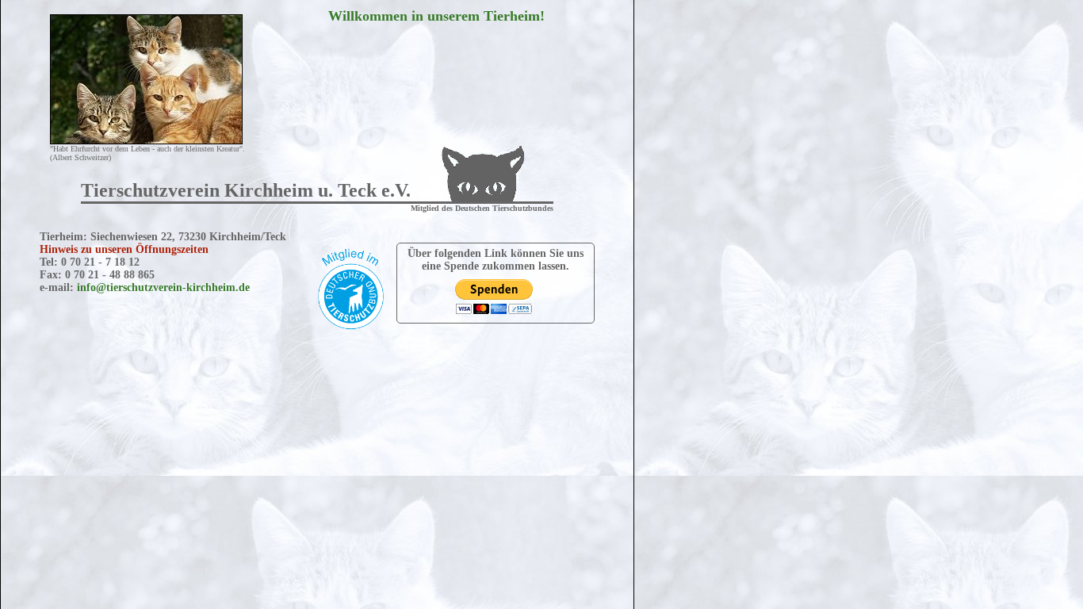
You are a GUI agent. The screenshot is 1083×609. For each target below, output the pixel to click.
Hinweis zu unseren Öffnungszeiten (124, 249)
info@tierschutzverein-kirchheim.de (163, 287)
